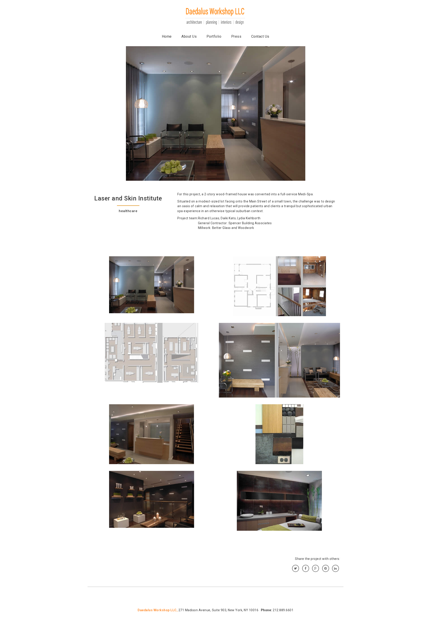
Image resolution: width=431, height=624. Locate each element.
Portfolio (214, 36)
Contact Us (260, 36)
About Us (189, 36)
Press (236, 36)
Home (167, 36)
